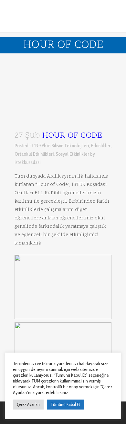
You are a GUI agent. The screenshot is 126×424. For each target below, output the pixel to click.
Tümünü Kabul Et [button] (65, 404)
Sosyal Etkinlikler (72, 154)
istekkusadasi (27, 162)
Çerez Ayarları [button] (28, 404)
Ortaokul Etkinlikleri (34, 154)
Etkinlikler (100, 146)
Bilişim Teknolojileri (70, 146)
